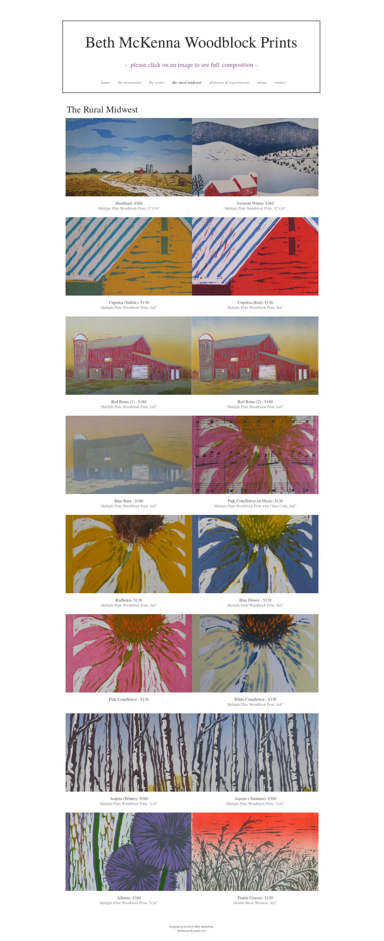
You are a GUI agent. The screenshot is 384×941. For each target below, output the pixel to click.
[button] (129, 167)
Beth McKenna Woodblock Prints (191, 41)
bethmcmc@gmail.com (191, 930)
